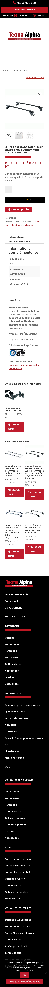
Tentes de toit (13, 898)
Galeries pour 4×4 (15, 878)
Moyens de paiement (17, 718)
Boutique (8, 15)
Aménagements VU (16, 946)
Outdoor (10, 677)
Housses (9, 831)
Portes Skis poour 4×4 (17, 872)
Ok (24, 975)
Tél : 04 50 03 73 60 (15, 616)
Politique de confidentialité (24, 981)
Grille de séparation (16, 824)
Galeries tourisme (15, 818)
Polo (20, 225)
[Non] (46, 973)
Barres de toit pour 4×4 (18, 859)
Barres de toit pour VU (17, 926)
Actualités (10, 724)
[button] (39, 94)
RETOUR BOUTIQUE (35, 77)
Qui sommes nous (15, 711)
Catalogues (11, 731)
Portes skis (11, 650)
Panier (41, 15)
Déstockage (12, 683)
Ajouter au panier (18, 209)
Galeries (9, 637)
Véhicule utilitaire (20, 284)
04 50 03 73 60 (26, 3)
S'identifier (24, 15)
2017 (37, 222)
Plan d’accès (12, 751)
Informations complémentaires (19, 239)
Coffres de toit (13, 664)
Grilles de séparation (16, 892)
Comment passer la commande (23, 705)
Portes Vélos (12, 657)
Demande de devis (24, 9)
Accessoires (12, 670)
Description (15, 300)
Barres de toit (11, 225)
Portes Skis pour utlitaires (19, 933)
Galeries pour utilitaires (18, 919)
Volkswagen (29, 225)
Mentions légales (14, 757)
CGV (7, 766)
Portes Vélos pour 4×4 (17, 865)
